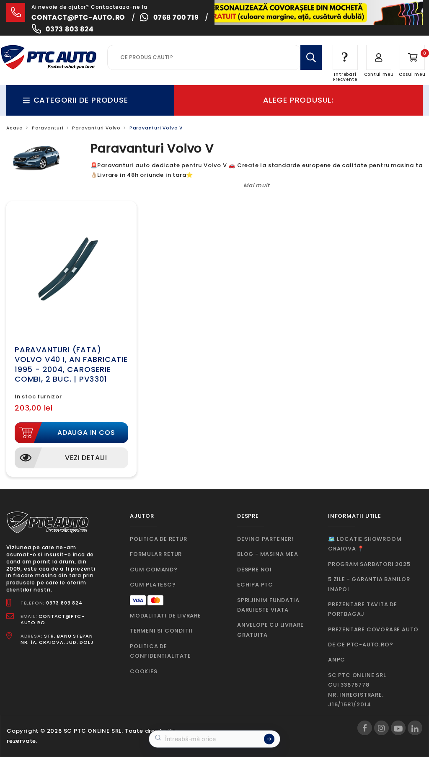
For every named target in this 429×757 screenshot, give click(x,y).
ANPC (336, 660)
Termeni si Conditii (161, 631)
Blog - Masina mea (267, 554)
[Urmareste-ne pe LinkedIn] (415, 728)
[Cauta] (311, 57)
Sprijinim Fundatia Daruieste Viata (268, 605)
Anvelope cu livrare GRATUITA (270, 629)
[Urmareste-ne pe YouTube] (398, 728)
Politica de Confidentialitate (160, 651)
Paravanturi (48, 128)
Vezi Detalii (86, 457)
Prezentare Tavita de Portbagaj (362, 609)
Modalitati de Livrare (165, 616)
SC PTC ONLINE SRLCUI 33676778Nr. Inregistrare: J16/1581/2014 (357, 689)
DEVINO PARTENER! (265, 539)
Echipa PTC (255, 585)
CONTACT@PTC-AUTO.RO (53, 619)
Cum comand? (154, 570)
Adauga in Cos (86, 432)
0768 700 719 (176, 17)
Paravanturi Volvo (96, 128)
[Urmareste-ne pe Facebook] (364, 728)
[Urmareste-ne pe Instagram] (381, 728)
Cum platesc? (153, 585)
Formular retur (156, 554)
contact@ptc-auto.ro (78, 17)
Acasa (14, 128)
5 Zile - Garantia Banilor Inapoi (369, 584)
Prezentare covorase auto (373, 629)
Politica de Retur (158, 539)
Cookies (144, 671)
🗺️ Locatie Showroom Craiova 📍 (364, 544)
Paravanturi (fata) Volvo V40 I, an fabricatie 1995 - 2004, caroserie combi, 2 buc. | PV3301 (71, 364)
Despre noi (254, 570)
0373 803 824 (70, 29)
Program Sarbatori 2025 (369, 564)
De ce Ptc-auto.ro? (360, 644)
